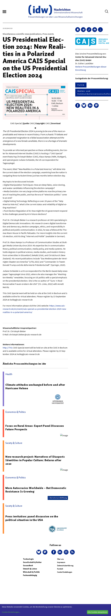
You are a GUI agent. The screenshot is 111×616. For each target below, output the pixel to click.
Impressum (61, 562)
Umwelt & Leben (30, 569)
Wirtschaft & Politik (31, 572)
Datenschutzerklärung (65, 565)
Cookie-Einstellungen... (11, 612)
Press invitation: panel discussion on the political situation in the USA (31, 518)
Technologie (28, 559)
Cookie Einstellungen (64, 572)
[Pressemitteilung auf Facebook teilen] (77, 105)
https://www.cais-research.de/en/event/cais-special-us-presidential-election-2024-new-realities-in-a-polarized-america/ (34, 308)
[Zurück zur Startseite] (55, 11)
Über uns (60, 559)
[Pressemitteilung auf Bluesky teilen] (83, 105)
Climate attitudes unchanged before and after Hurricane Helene (35, 386)
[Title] (89, 29)
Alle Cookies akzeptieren (97, 612)
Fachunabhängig (30, 575)
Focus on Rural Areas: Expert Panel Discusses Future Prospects (34, 427)
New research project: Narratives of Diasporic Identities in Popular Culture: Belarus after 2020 (35, 460)
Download (56, 123)
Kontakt (60, 569)
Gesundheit (28, 565)
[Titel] (77, 29)
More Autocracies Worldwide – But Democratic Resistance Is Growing (35, 490)
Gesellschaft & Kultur (32, 562)
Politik (80, 85)
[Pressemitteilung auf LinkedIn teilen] (90, 105)
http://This (8, 347)
